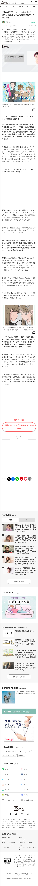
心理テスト (22, 755)
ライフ (34, 6)
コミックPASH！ (6, 847)
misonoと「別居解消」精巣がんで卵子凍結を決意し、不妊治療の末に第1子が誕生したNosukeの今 (25, 571)
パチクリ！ (22, 845)
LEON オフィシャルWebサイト (10, 845)
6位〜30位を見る (19, 581)
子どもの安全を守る (8, 751)
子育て (28, 6)
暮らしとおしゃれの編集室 (8, 842)
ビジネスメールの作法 (9, 755)
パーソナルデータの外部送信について (22, 873)
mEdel (3, 840)
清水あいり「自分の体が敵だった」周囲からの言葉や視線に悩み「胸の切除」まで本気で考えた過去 (25, 528)
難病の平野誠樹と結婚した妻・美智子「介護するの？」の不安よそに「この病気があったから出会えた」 (25, 550)
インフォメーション (11, 800)
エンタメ (14, 6)
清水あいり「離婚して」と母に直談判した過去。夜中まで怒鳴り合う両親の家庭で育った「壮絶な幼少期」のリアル (25, 560)
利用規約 (8, 873)
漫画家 (14, 25)
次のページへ (32, 438)
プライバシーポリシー (15, 875)
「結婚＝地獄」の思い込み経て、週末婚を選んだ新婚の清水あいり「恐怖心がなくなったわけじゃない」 (25, 539)
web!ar (20, 837)
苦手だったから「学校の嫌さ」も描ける (19, 426)
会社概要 (25, 875)
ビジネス (6, 6)
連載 (6, 774)
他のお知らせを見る (19, 677)
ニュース (7, 779)
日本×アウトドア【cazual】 (26, 842)
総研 (6, 769)
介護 (29, 751)
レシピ (7, 784)
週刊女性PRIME (6, 837)
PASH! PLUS (22, 840)
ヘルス (21, 6)
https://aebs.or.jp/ (21, 867)
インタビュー (6, 25)
